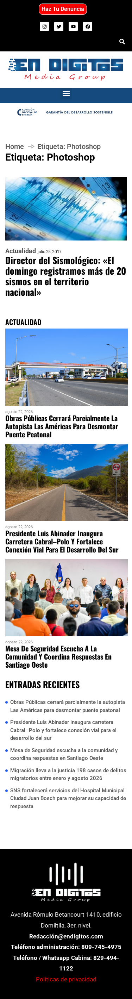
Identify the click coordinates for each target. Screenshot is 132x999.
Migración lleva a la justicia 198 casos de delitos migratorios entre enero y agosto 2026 (68, 774)
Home (14, 146)
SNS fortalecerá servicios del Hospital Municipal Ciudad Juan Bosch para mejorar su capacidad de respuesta (68, 798)
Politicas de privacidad (66, 979)
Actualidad (20, 251)
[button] (66, 93)
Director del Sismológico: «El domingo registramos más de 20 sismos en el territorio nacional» (65, 276)
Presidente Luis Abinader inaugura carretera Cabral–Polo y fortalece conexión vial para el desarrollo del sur (62, 541)
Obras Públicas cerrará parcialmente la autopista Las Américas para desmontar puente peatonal (61, 426)
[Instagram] (44, 26)
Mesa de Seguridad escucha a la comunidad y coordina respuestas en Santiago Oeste (58, 656)
